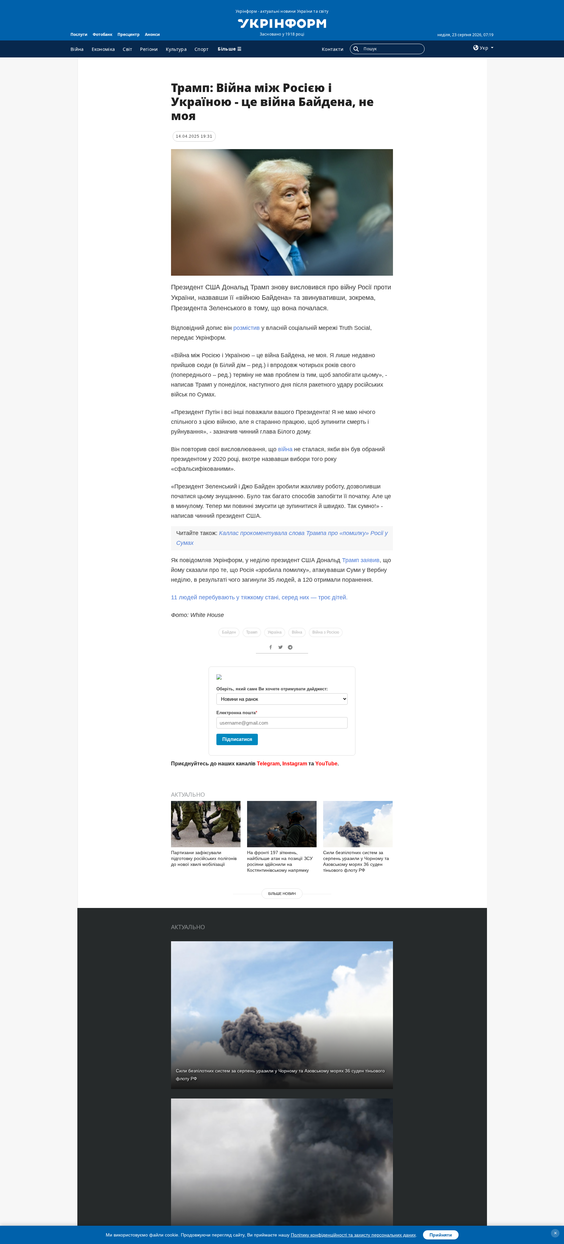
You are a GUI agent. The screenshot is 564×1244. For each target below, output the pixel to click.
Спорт (202, 49)
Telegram (268, 763)
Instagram (294, 763)
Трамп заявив (361, 560)
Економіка (103, 49)
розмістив (246, 328)
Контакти (332, 49)
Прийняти (441, 1234)
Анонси (152, 34)
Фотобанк (102, 34)
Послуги (78, 34)
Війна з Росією (325, 632)
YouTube (326, 763)
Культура (176, 49)
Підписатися (237, 739)
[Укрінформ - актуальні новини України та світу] (282, 22)
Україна (275, 632)
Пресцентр (129, 34)
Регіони (149, 49)
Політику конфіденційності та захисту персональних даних (353, 1234)
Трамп (252, 632)
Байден (229, 632)
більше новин (282, 894)
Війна (77, 49)
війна (285, 449)
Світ (127, 49)
